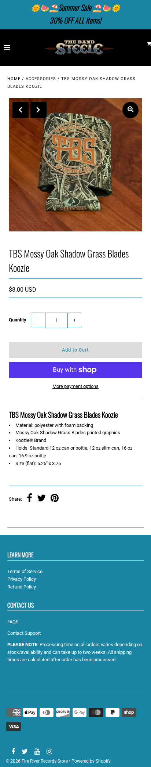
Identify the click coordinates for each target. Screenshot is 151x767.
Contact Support (24, 633)
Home (14, 78)
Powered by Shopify (91, 761)
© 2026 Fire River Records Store (37, 761)
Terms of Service (25, 571)
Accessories (41, 78)
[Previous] (20, 110)
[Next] (38, 110)
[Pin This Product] (55, 499)
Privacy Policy (21, 579)
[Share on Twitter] (41, 499)
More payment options (75, 386)
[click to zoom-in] (130, 110)
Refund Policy (21, 587)
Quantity (17, 320)
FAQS (13, 621)
